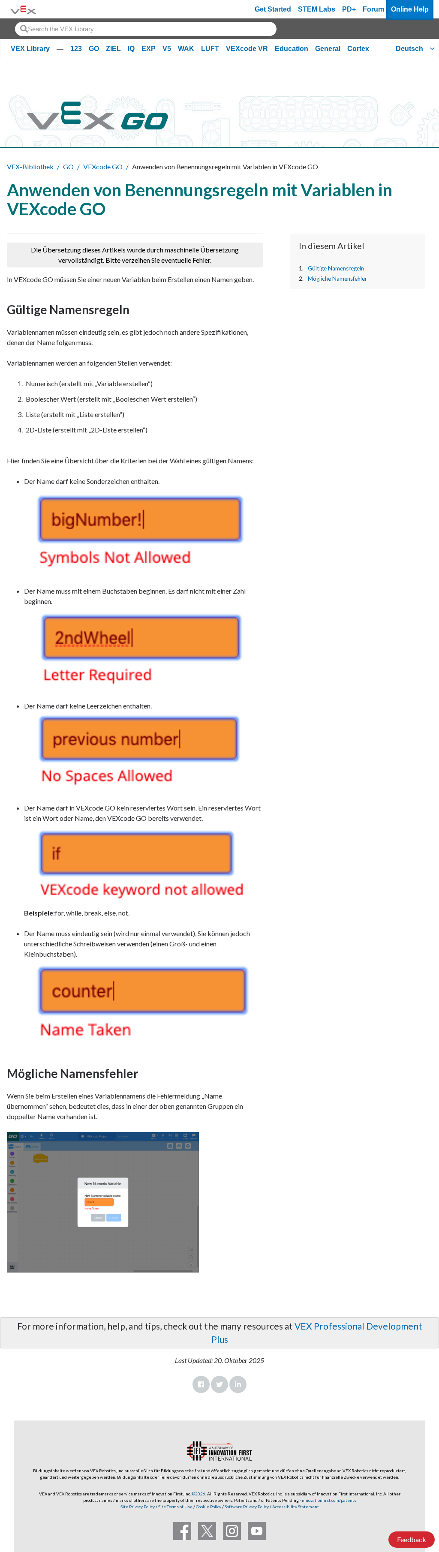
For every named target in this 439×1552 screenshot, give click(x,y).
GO (94, 48)
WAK (186, 48)
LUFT (210, 48)
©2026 (198, 1493)
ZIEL (113, 48)
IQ (131, 48)
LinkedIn (238, 1384)
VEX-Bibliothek (30, 166)
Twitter (219, 1384)
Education (291, 48)
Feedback (411, 1539)
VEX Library (30, 48)
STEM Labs (316, 9)
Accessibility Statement (295, 1506)
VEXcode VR (247, 48)
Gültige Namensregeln (336, 268)
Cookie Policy (208, 1506)
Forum (373, 9)
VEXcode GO (103, 166)
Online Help (410, 9)
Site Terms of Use (174, 1506)
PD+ (349, 9)
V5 (166, 48)
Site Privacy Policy (137, 1506)
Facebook (201, 1384)
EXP (148, 48)
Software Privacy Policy (247, 1506)
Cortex (358, 48)
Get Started (273, 9)
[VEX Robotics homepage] (23, 9)
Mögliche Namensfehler (337, 278)
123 (76, 48)
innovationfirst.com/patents (329, 1500)
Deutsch (409, 48)
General (327, 48)
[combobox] (146, 29)
